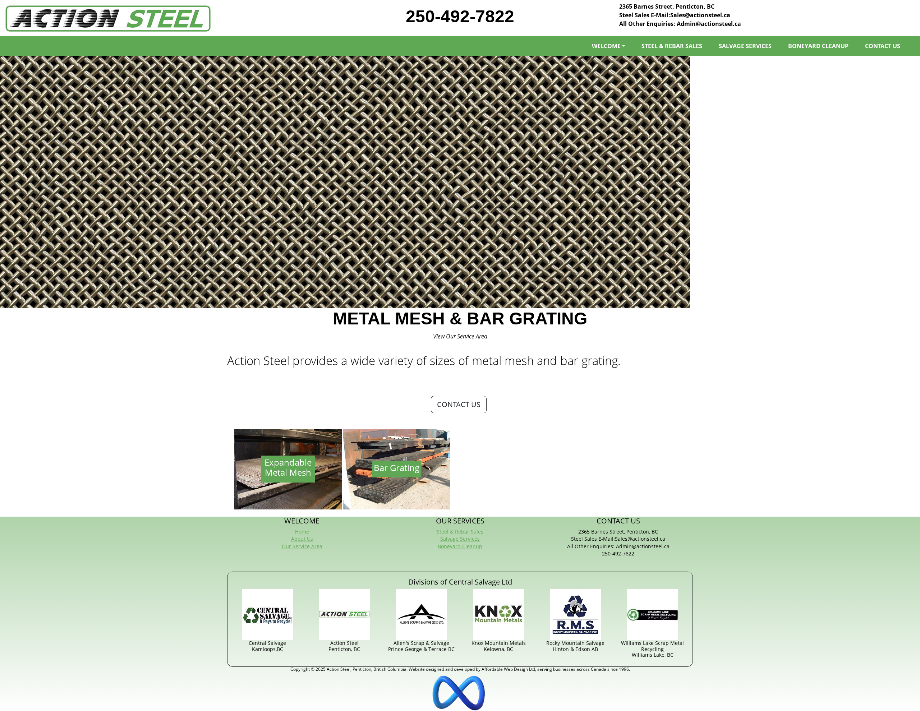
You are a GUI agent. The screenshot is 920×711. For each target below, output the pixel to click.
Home (302, 531)
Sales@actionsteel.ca (700, 15)
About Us (302, 538)
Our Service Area (302, 546)
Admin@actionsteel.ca (709, 24)
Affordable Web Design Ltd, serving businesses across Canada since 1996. (556, 669)
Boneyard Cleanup (460, 546)
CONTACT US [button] (458, 404)
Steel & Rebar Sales (460, 531)
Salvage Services (460, 538)
